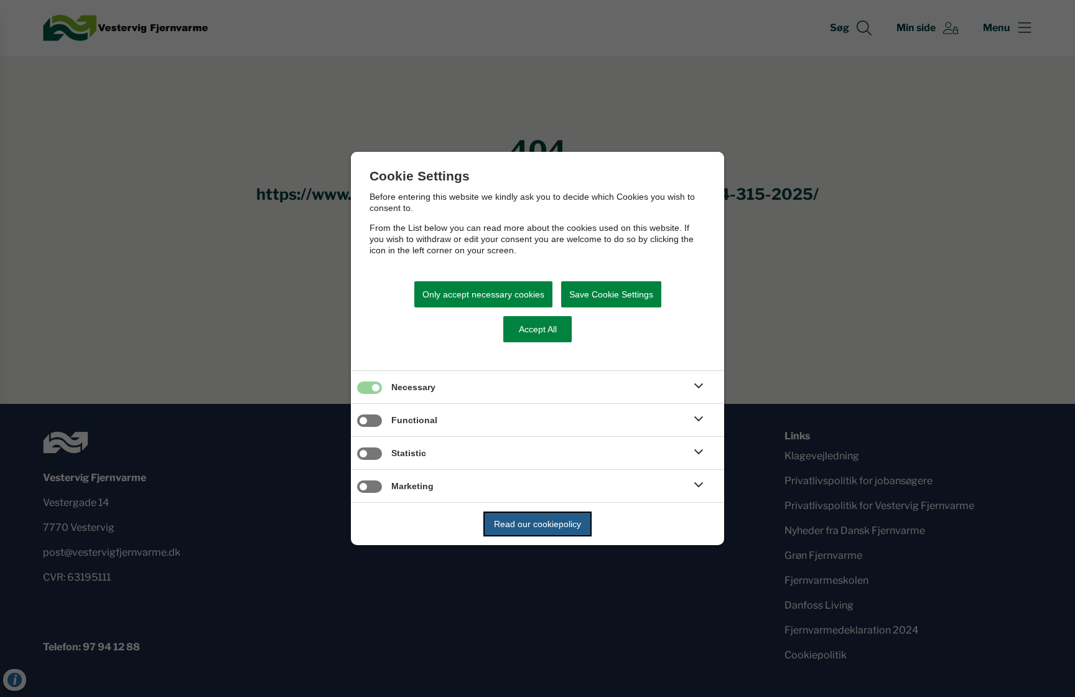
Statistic (408, 453)
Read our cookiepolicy (537, 524)
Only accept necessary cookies (483, 294)
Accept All (538, 329)
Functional (414, 420)
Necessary (413, 387)
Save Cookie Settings (611, 294)
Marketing (412, 486)
